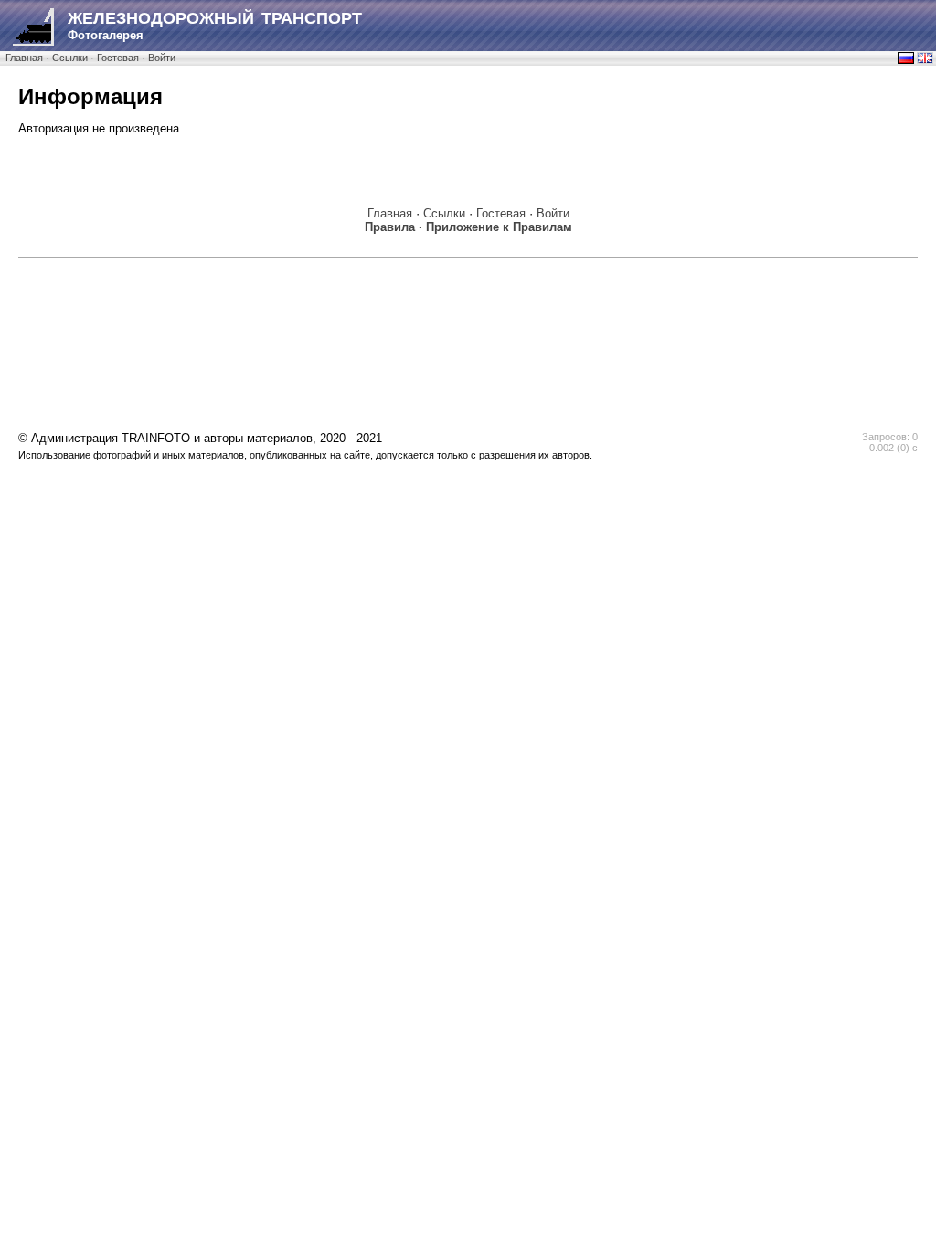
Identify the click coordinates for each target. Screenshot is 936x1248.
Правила (390, 227)
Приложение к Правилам (499, 227)
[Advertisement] (468, 308)
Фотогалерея (215, 25)
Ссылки (70, 57)
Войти (162, 57)
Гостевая (118, 57)
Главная (24, 57)
